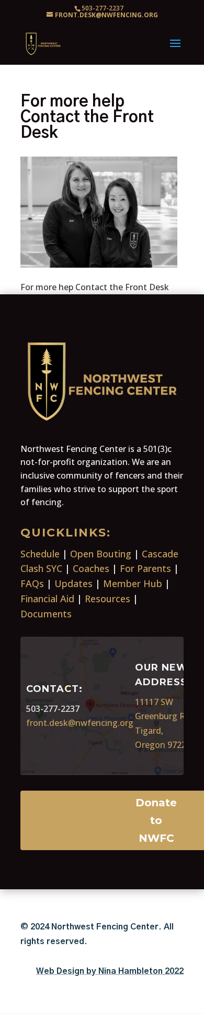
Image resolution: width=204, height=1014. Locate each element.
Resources (107, 598)
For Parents (145, 568)
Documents (46, 613)
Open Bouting (100, 553)
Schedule (40, 553)
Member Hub (132, 583)
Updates (73, 583)
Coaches (91, 568)
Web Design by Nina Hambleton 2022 (110, 971)
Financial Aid (47, 598)
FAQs (32, 583)
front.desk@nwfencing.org (79, 723)
